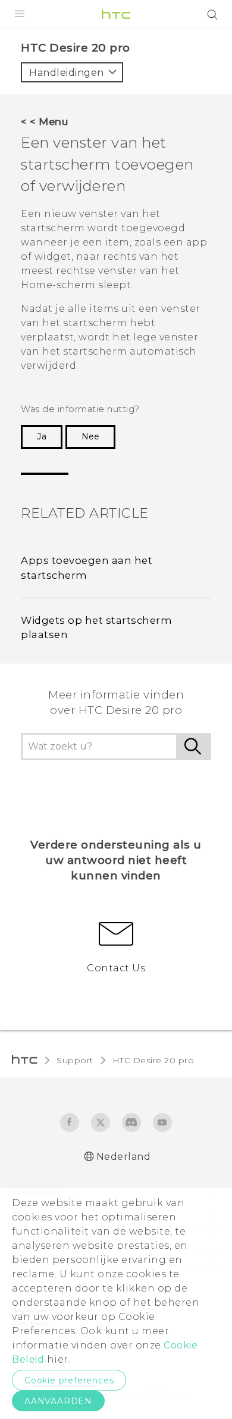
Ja (41, 436)
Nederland (123, 1156)
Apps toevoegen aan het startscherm (86, 567)
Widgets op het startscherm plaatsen (96, 627)
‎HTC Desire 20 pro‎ (153, 1060)
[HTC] (116, 14)
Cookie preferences (69, 1380)
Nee (90, 436)
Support (75, 1060)
